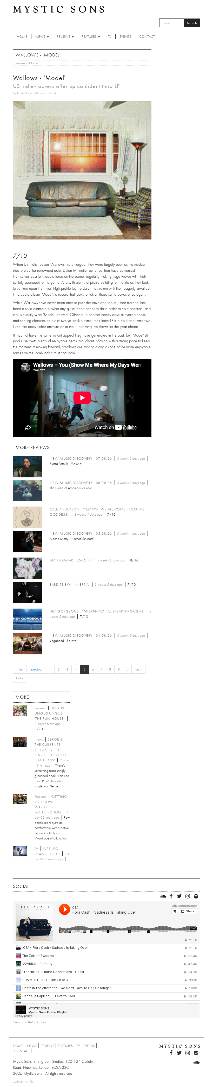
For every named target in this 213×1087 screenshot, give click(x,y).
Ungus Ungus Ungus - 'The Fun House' (50, 713)
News (40, 36)
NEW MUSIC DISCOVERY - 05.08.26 (81, 533)
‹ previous (36, 669)
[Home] (58, 9)
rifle (31, 1081)
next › (138, 669)
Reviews (64, 36)
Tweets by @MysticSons (29, 1022)
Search (192, 23)
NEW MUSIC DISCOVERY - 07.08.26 (81, 458)
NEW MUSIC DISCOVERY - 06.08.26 (81, 482)
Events (125, 36)
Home (22, 36)
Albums (33, 63)
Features (89, 36)
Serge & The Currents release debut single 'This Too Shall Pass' (50, 749)
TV (109, 36)
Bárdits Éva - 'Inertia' (70, 584)
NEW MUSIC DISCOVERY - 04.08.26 (81, 635)
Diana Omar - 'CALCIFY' (71, 560)
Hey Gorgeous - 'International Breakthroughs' (97, 611)
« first (19, 669)
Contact (147, 36)
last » (19, 678)
